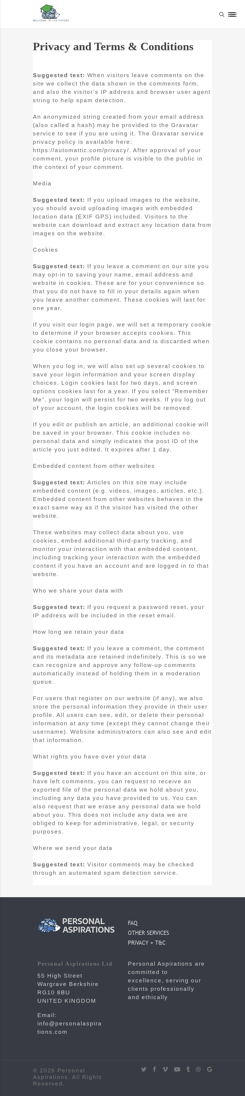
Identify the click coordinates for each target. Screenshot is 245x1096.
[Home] (51, 20)
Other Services (148, 932)
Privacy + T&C (147, 942)
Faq (132, 923)
